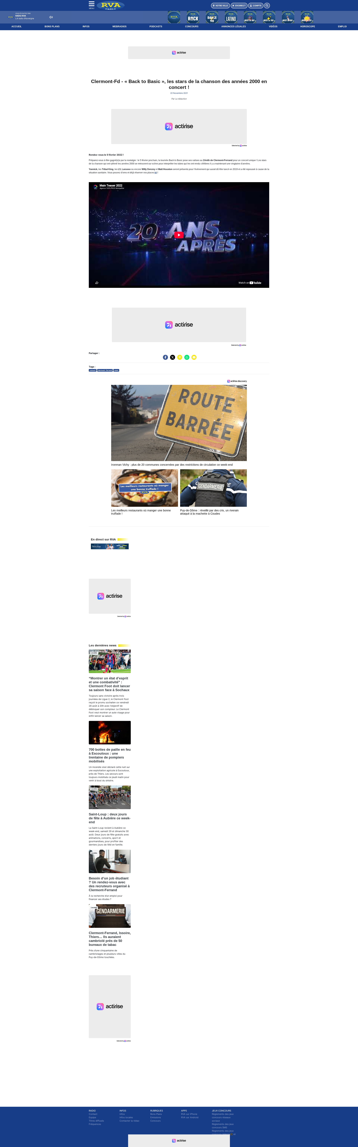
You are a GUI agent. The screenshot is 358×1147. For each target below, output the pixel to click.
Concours (191, 26)
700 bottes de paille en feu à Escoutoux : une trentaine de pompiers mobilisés (110, 755)
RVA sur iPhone (189, 1114)
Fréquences (95, 1124)
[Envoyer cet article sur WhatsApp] (186, 358)
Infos (86, 26)
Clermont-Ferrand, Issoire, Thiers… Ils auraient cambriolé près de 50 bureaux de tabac (110, 939)
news (116, 370)
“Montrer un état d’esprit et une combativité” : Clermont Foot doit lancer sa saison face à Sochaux (109, 684)
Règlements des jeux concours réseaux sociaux (223, 1117)
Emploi (342, 26)
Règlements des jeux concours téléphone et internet (224, 1134)
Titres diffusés (96, 1120)
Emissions (155, 1117)
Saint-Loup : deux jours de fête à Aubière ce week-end (109, 818)
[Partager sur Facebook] (165, 358)
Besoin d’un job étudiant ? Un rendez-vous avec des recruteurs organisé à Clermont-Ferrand (109, 884)
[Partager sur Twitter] (172, 358)
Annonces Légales (233, 26)
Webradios (119, 26)
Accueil (16, 26)
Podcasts (155, 26)
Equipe (92, 1117)
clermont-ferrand (105, 370)
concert (93, 370)
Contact (93, 1114)
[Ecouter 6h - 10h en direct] (110, 546)
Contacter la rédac (129, 1120)
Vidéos (273, 26)
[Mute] (51, 17)
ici (156, 172)
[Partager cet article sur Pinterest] (179, 358)
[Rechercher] (267, 5)
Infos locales (126, 1117)
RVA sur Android (189, 1117)
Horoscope (307, 26)
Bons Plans (52, 26)
